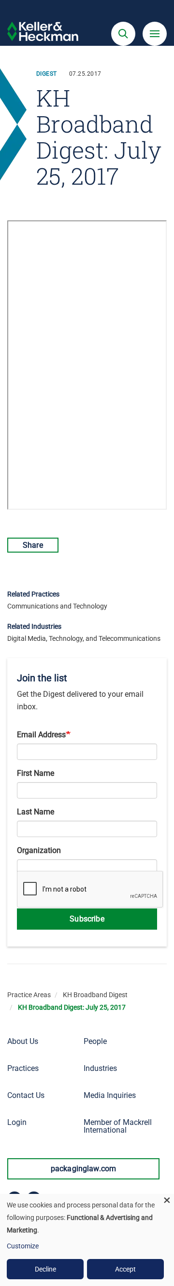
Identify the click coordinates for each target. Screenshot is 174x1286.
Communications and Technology (57, 606)
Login (17, 1122)
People (95, 1041)
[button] (123, 34)
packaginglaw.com (83, 1168)
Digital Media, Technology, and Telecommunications (83, 638)
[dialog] (87, 1240)
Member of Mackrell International (118, 1126)
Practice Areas (29, 995)
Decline (45, 1269)
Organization (39, 850)
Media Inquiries (110, 1095)
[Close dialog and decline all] (167, 1200)
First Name (35, 773)
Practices (23, 1068)
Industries (100, 1068)
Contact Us (25, 1095)
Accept (125, 1269)
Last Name (35, 811)
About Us (22, 1041)
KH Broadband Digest (95, 995)
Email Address (41, 734)
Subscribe (87, 918)
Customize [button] (23, 1246)
